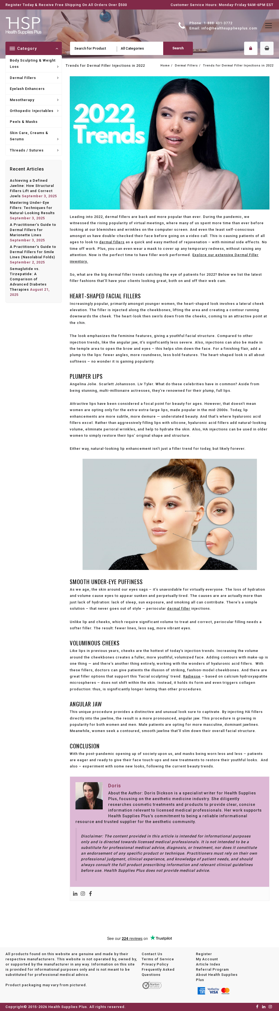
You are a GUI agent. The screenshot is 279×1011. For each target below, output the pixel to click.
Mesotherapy (22, 100)
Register (204, 954)
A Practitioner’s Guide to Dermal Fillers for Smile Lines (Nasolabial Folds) (33, 252)
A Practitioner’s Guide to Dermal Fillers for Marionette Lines (33, 230)
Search (178, 48)
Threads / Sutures (27, 150)
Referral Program (212, 969)
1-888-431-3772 (218, 23)
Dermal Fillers (23, 78)
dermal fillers (112, 242)
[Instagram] (82, 894)
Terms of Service (158, 959)
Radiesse (192, 676)
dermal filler (178, 608)
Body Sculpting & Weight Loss (33, 63)
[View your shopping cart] (267, 48)
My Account (207, 959)
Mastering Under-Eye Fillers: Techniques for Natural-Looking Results (32, 208)
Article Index (208, 964)
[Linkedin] (75, 894)
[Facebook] (90, 894)
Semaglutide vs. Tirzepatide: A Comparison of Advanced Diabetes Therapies (28, 279)
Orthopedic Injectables (31, 111)
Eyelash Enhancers (27, 89)
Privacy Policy (155, 964)
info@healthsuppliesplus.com (229, 28)
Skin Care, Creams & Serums (29, 136)
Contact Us (152, 954)
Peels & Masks (24, 122)
